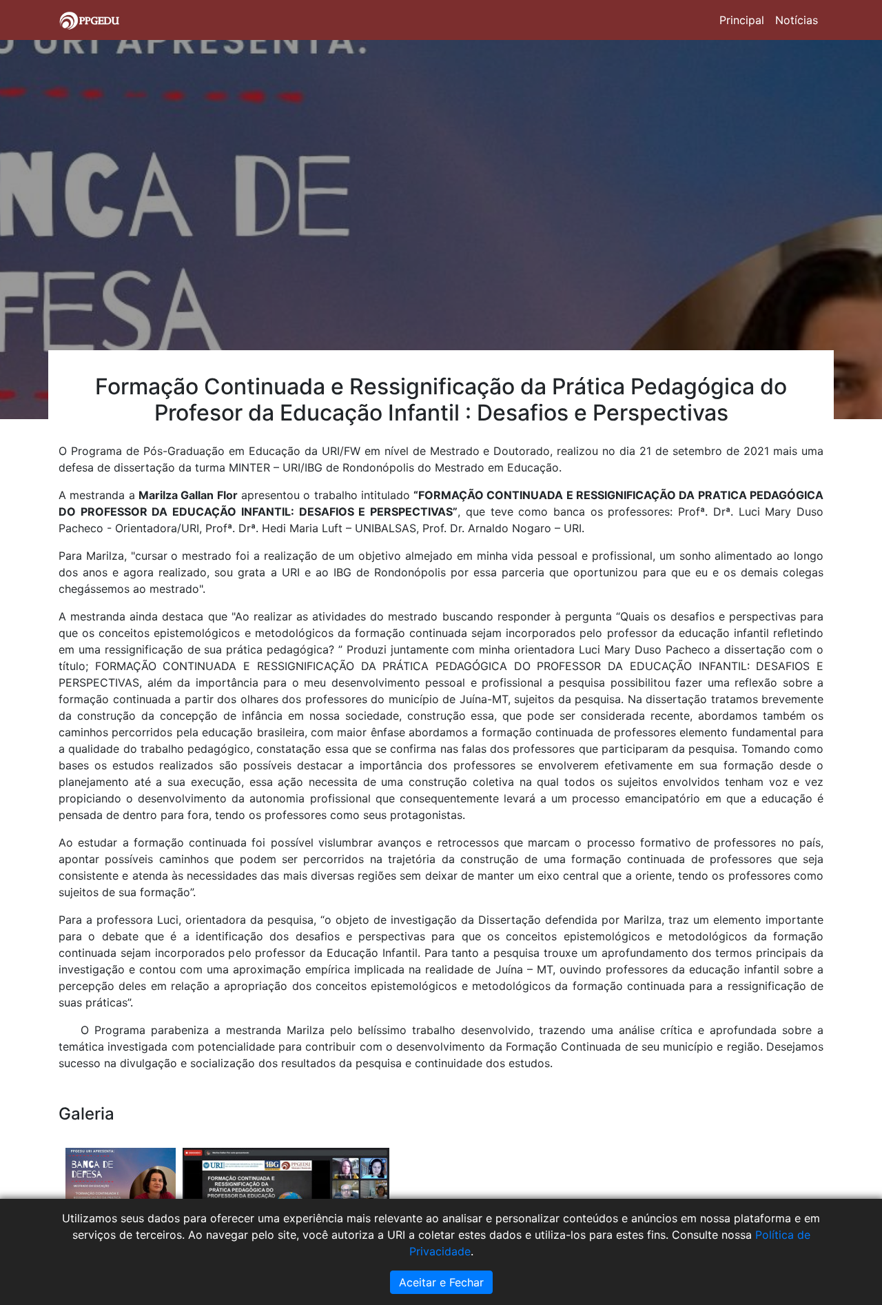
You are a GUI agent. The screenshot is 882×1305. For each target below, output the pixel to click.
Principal (741, 20)
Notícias (796, 20)
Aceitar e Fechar (441, 1282)
